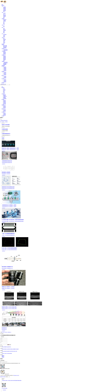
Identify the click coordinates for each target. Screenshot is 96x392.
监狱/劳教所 (4, 34)
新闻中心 (3, 75)
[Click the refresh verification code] (8, 344)
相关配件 (4, 59)
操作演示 (4, 73)
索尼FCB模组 (5, 45)
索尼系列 (3, 44)
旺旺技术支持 (12, 380)
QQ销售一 (6, 380)
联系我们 (3, 82)
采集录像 (4, 57)
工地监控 (4, 20)
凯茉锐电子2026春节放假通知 (6, 124)
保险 (3, 26)
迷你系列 (4, 56)
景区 (3, 23)
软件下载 (16, 351)
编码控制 (4, 58)
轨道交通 (4, 14)
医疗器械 (4, 39)
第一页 (3, 332)
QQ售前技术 (3, 380)
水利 (3, 28)
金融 (3, 90)
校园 (3, 38)
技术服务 (3, 99)
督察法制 (4, 8)
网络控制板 (4, 63)
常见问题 (4, 69)
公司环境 (4, 114)
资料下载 (4, 103)
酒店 (3, 22)
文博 (3, 41)
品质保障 (4, 68)
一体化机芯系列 (5, 49)
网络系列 (3, 48)
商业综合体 (4, 19)
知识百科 (4, 111)
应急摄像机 (4, 64)
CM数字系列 (5, 96)
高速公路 (4, 15)
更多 (4, 11)
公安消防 (4, 9)
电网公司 (4, 29)
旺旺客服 (15, 380)
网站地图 (1, 376)
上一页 (4, 332)
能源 (2, 27)
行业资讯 (4, 110)
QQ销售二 (9, 380)
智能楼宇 (3, 18)
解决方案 (3, 5)
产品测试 (4, 72)
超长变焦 (4, 54)
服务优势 (4, 67)
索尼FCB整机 (5, 46)
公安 (3, 88)
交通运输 (4, 16)
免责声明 (4, 376)
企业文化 (4, 80)
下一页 (8, 332)
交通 (2, 12)
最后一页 (10, 332)
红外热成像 (3, 65)
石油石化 (4, 30)
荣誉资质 (4, 115)
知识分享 (4, 107)
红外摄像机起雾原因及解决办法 (6, 133)
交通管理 (4, 13)
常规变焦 (4, 53)
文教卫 (3, 37)
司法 (2, 33)
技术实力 (4, 100)
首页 (2, 4)
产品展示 (4, 74)
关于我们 (3, 78)
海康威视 (3, 61)
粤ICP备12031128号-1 (16, 375)
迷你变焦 (4, 52)
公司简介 (4, 79)
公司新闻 (4, 76)
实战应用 (4, 7)
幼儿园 (4, 42)
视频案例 (3, 71)
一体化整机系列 (5, 50)
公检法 (4, 35)
